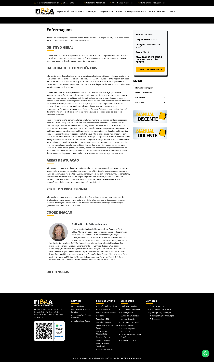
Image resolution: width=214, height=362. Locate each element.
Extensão (119, 11)
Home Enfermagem (144, 88)
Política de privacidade (131, 358)
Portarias (150, 102)
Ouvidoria (100, 316)
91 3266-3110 (68, 3)
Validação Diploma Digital (106, 306)
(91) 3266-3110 (158, 306)
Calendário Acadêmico (95, 3)
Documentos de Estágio (130, 309)
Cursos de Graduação (130, 316)
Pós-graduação (106, 11)
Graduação (91, 11)
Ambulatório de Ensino (80, 321)
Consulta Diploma (103, 322)
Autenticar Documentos (106, 312)
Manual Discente (128, 319)
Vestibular (161, 11)
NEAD (172, 11)
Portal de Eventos (103, 337)
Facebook (156, 319)
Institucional (76, 11)
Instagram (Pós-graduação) (163, 316)
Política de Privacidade (130, 322)
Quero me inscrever (150, 69)
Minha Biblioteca (103, 340)
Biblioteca (150, 97)
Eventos (151, 11)
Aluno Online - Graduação (122, 3)
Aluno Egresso (127, 312)
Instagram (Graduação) (161, 312)
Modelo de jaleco (128, 325)
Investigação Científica (135, 11)
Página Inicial (63, 11)
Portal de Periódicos (104, 349)
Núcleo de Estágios (129, 306)
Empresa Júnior (77, 306)
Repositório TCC (102, 319)
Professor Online (103, 309)
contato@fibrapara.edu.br (47, 3)
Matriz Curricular (150, 92)
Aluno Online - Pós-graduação (152, 3)
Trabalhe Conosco (128, 340)
